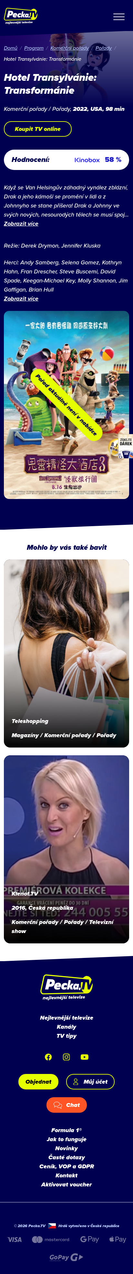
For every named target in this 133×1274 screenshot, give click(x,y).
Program (34, 47)
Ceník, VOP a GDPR (66, 1166)
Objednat (38, 1082)
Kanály (66, 1027)
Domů (10, 47)
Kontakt (66, 1175)
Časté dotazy (66, 1157)
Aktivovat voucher (66, 1184)
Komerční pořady (69, 47)
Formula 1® (66, 1130)
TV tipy (66, 1036)
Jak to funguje (67, 1139)
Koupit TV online (38, 129)
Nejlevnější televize (66, 1018)
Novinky (66, 1148)
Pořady (104, 47)
